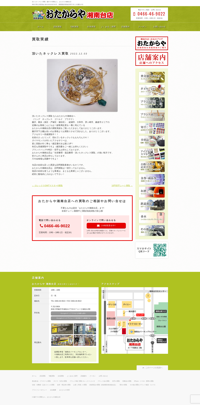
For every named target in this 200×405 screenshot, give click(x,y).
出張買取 (91, 27)
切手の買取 (116, 381)
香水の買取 (123, 385)
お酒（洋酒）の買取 (80, 385)
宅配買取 (74, 27)
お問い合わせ (159, 27)
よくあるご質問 (108, 27)
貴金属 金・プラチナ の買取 (41, 381)
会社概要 (53, 390)
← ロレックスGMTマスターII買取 (47, 185)
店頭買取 (57, 27)
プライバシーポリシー (39, 390)
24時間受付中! (108, 225)
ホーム (40, 27)
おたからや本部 (64, 390)
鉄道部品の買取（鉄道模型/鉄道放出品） (103, 385)
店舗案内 (125, 27)
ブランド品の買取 (104, 381)
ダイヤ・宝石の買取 (60, 381)
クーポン (142, 27)
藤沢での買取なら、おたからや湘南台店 (46, 397)
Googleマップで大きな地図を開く (74, 313)
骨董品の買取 (126, 381)
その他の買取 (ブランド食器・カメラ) (142, 385)
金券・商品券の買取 (64, 385)
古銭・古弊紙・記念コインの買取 (43, 385)
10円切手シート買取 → (122, 185)
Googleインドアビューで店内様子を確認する (74, 318)
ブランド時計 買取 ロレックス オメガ (82, 381)
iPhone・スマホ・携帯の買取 (144, 381)
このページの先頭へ (154, 368)
